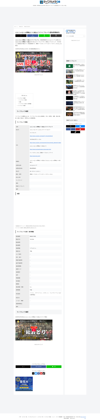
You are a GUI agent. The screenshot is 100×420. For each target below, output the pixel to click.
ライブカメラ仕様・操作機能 (25, 103)
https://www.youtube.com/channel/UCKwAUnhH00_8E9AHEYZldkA (45, 142)
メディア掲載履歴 (59, 416)
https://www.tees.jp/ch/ (35, 156)
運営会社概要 (66, 418)
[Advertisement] (48, 16)
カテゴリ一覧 (24, 416)
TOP (20, 416)
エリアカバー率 (40, 416)
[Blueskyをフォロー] (36, 373)
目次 (23, 95)
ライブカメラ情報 (23, 99)
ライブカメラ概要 (21, 98)
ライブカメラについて (32, 416)
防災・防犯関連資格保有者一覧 (69, 416)
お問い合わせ (72, 418)
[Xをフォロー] (33, 373)
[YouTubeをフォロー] (41, 373)
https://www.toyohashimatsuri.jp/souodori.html (40, 149)
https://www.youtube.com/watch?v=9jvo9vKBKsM (41, 136)
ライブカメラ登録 (47, 416)
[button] (56, 35)
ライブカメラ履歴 (21, 105)
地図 (20, 101)
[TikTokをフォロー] (44, 373)
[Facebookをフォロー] (38, 373)
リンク (53, 416)
